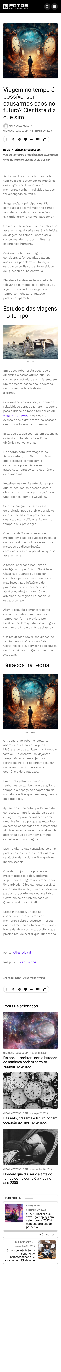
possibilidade (13, 978)
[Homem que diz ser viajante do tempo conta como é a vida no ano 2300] (30, 1146)
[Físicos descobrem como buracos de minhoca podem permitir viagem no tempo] (30, 1030)
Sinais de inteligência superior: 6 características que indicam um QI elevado (20, 1255)
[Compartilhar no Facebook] (7, 139)
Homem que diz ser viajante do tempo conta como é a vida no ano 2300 (27, 1178)
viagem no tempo (34, 978)
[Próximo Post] (47, 1249)
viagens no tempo (15, 415)
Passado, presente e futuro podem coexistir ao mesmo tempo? (30, 1120)
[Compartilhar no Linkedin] (31, 139)
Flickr (21, 961)
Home (6, 150)
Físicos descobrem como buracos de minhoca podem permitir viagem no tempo (30, 1062)
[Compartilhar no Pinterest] (25, 139)
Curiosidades (23, 1242)
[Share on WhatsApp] (19, 139)
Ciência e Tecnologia (15, 130)
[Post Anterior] (14, 1213)
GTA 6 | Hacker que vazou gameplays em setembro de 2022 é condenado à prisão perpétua (40, 1220)
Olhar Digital (22, 952)
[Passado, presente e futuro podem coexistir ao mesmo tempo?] (30, 1090)
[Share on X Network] (13, 139)
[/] (47, 6)
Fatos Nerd (33, 1205)
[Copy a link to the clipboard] (44, 139)
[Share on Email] (38, 139)
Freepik (31, 961)
